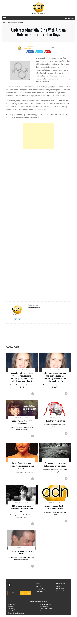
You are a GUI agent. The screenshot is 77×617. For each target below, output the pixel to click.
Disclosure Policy (41, 589)
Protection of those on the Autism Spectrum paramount (55, 464)
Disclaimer (43, 611)
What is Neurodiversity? (60, 587)
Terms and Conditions (46, 609)
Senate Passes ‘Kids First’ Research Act (22, 422)
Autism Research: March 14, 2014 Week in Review (55, 507)
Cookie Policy (11, 611)
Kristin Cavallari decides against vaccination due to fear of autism (21, 466)
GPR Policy (11, 606)
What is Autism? (60, 583)
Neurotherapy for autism (55, 420)
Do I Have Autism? (61, 591)
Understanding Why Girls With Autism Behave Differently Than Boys (38, 32)
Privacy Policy (44, 606)
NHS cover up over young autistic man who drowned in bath (22, 508)
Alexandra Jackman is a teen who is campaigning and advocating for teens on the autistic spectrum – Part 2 (22, 377)
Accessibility (11, 609)
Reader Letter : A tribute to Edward (21, 552)
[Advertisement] (38, 136)
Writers (38, 583)
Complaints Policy (45, 604)
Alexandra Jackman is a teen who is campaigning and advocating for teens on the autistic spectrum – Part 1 (55, 377)
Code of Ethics (12, 604)
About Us (38, 586)
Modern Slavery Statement (16, 613)
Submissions (39, 591)
